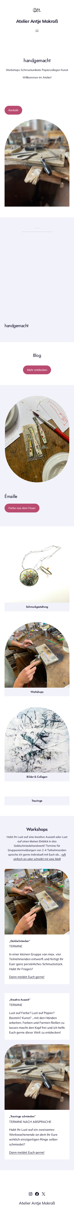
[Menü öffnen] (37, 31)
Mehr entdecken (37, 370)
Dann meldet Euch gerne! (26, 977)
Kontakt (13, 110)
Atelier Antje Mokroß (37, 21)
